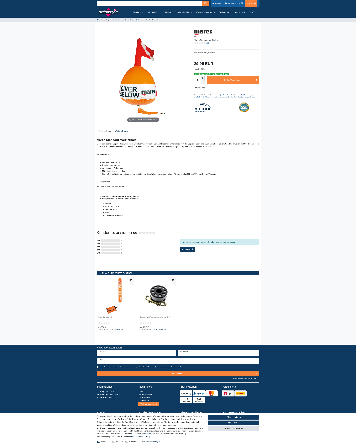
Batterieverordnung (105, 397)
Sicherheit (135, 20)
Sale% (252, 12)
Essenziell (105, 441)
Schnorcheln (153, 12)
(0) (207, 43)
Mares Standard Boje (105, 317)
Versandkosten (119, 329)
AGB (141, 391)
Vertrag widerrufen (148, 404)
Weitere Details (121, 131)
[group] (115, 296)
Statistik (119, 441)
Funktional (134, 441)
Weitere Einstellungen (150, 441)
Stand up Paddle (182, 12)
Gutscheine (240, 12)
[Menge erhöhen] (203, 78)
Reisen (168, 12)
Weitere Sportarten (204, 12)
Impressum (146, 434)
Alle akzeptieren (234, 417)
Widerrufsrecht (145, 394)
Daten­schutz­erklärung (140, 437)
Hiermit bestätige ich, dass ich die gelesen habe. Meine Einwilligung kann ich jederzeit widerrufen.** (140, 367)
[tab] (105, 131)
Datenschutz (144, 397)
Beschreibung (105, 131)
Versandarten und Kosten (108, 394)
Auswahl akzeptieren (234, 428)
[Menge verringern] (203, 82)
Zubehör (126, 20)
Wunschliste (201, 88)
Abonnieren (177, 374)
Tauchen (137, 12)
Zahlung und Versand (106, 391)
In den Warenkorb (232, 80)
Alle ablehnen (234, 423)
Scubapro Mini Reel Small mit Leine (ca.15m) (155, 317)
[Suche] (205, 3)
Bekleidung (224, 12)
